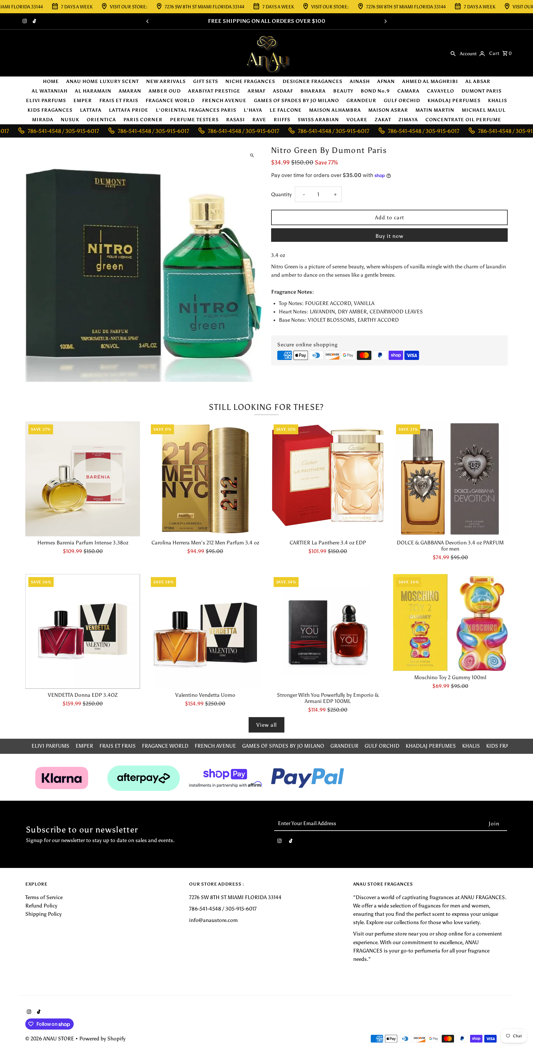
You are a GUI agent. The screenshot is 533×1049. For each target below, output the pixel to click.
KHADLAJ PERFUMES (454, 100)
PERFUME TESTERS (194, 119)
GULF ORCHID (402, 100)
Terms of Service (44, 897)
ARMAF (257, 91)
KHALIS (497, 100)
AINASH (360, 81)
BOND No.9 (375, 91)
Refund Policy (41, 905)
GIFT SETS (205, 81)
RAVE (259, 119)
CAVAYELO (440, 91)
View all (266, 725)
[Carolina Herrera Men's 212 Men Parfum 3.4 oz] (205, 478)
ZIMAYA (408, 119)
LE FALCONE (286, 110)
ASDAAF (283, 91)
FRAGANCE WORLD (170, 100)
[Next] (385, 21)
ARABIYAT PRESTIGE (214, 91)
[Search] (453, 53)
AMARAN (130, 91)
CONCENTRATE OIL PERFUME (463, 119)
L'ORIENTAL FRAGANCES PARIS (196, 110)
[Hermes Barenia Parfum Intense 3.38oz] (82, 478)
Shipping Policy (43, 914)
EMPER (82, 100)
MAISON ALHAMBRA (335, 110)
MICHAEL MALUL (484, 110)
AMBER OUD (165, 91)
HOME (51, 81)
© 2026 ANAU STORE (50, 1038)
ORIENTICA (101, 119)
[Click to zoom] (252, 155)
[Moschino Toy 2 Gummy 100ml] (450, 622)
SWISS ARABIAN (318, 119)
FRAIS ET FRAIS (118, 100)
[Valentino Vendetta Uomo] (205, 631)
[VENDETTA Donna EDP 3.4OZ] (82, 631)
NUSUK (70, 119)
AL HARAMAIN (93, 91)
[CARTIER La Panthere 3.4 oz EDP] (328, 478)
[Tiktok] (33, 21)
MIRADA (42, 119)
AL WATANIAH (50, 91)
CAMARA (408, 91)
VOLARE (356, 119)
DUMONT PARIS (481, 91)
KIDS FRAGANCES (49, 110)
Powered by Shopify (102, 1038)
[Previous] (147, 21)
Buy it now (389, 236)
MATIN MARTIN (434, 110)
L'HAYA (253, 110)
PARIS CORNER (143, 119)
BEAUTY (343, 91)
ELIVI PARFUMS (46, 100)
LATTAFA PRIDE (128, 110)
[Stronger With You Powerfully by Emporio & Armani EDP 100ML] (328, 631)
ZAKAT (383, 119)
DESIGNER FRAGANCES (312, 81)
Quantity (281, 194)
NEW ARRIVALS (166, 81)
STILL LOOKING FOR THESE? (266, 407)
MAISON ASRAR (388, 110)
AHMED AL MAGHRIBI (430, 81)
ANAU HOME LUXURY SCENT (102, 81)
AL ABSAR (477, 81)
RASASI (235, 119)
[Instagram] (24, 21)
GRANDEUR (361, 100)
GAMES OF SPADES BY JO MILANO (296, 100)
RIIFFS (282, 119)
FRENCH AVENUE (224, 100)
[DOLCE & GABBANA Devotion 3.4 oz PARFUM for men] (450, 478)
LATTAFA (90, 110)
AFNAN (386, 81)
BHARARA (313, 91)
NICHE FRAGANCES (250, 81)
